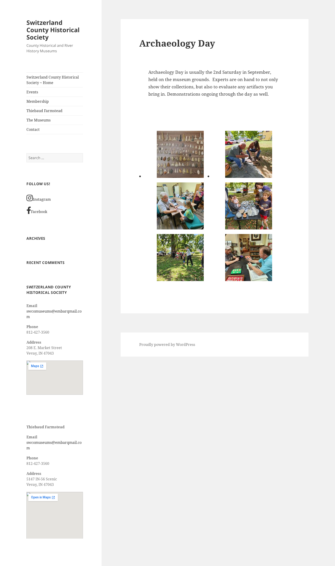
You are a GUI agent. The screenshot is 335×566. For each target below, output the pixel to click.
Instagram (42, 199)
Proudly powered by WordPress (167, 344)
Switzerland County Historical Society (53, 29)
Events (32, 92)
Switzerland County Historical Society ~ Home (52, 80)
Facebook (39, 211)
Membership (37, 101)
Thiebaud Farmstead (44, 110)
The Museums (38, 120)
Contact (33, 129)
